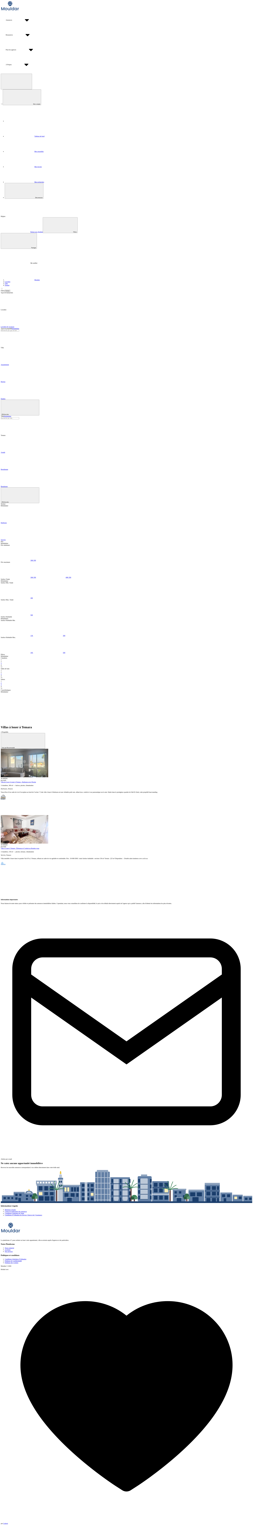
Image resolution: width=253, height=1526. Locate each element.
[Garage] (15, 722)
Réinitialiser (15, 328)
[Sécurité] (134, 707)
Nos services (9, 1251)
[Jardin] (223, 707)
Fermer (7, 291)
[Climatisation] (75, 707)
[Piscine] (193, 707)
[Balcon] (15, 707)
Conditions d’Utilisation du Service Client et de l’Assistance (23, 1215)
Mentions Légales (10, 1210)
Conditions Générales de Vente (14, 1213)
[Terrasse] (104, 707)
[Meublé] (164, 707)
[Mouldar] (10, 10)
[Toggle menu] (16, 81)
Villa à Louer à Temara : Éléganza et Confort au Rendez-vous (20, 848)
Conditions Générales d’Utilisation (15, 1259)
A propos (7, 1250)
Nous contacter (9, 1248)
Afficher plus (5, 414)
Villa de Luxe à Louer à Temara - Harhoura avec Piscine (18, 782)
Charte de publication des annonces (16, 1211)
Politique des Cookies (11, 1263)
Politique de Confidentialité (13, 1261)
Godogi (5, 1523)
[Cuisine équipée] (45, 707)
